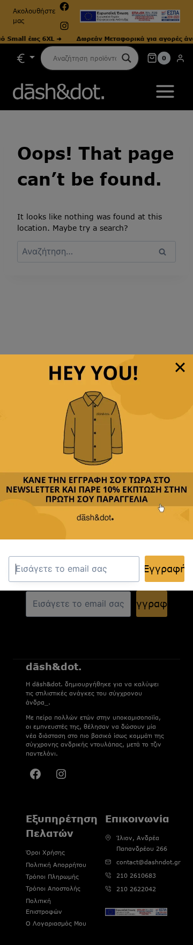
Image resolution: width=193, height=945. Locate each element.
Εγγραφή (165, 568)
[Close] (180, 367)
